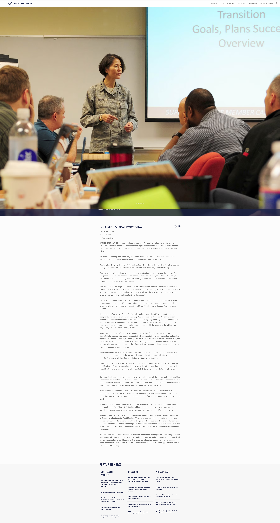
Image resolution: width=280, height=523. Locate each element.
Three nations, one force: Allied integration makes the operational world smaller (167, 479)
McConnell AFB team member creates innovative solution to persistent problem (139, 489)
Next (266, 111)
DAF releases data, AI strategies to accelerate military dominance (138, 513)
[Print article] (175, 226)
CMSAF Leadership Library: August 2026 (112, 492)
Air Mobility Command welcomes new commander (167, 488)
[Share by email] (179, 226)
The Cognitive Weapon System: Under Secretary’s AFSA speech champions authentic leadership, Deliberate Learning (111, 483)
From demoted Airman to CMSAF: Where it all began (110, 508)
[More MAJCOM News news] (178, 472)
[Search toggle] (276, 3)
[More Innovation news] (151, 472)
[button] (2, 3)
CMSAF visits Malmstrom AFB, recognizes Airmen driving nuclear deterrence (110, 517)
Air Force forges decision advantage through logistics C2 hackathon (166, 511)
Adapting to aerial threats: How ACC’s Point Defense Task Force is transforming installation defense (139, 479)
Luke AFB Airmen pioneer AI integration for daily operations (139, 497)
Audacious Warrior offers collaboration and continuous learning (167, 495)
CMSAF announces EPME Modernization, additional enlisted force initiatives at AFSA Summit (112, 499)
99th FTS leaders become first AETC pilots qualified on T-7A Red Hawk (166, 503)
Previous (14, 111)
